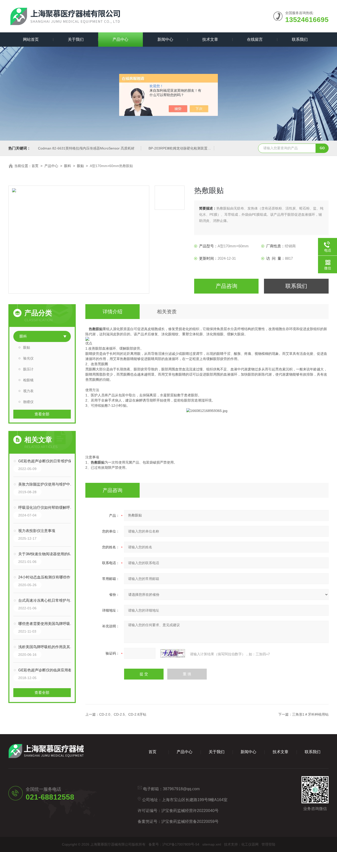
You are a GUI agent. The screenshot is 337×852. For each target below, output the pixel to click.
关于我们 (76, 39)
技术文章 (210, 39)
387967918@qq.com (181, 789)
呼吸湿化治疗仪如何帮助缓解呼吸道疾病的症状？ (47, 507)
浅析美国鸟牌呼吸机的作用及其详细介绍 (47, 647)
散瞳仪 (28, 402)
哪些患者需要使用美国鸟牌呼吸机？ (47, 623)
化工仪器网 (250, 844)
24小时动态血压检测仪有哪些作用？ (47, 577)
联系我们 (300, 39)
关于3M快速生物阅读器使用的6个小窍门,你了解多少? (47, 554)
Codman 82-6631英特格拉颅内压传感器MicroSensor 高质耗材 (86, 148)
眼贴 (80, 166)
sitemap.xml (211, 844)
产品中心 (120, 39)
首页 (35, 166)
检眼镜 (28, 380)
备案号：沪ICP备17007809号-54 (174, 844)
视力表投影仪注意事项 (36, 531)
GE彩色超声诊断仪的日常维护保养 (46, 461)
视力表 (28, 391)
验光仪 (28, 358)
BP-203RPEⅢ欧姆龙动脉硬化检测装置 (178, 148)
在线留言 (255, 39)
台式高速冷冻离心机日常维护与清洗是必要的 (47, 600)
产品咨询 (226, 286)
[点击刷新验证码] (172, 653)
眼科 (67, 166)
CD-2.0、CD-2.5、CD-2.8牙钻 (122, 714)
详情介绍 (112, 311)
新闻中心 (165, 39)
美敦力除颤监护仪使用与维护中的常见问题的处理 (47, 484)
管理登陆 (268, 844)
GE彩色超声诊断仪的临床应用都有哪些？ (47, 670)
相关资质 (167, 311)
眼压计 (28, 369)
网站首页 (31, 39)
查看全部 (42, 414)
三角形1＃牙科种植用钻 (310, 714)
